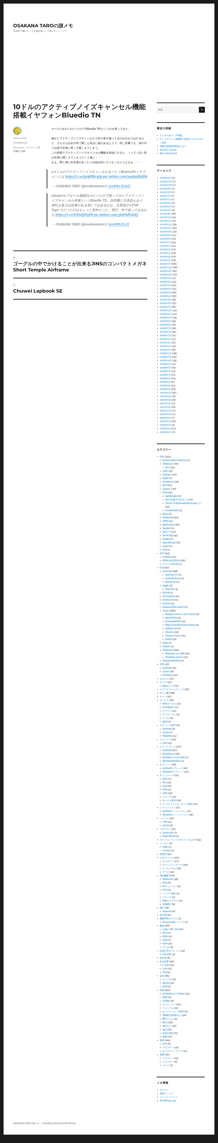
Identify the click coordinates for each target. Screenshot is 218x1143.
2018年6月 (165, 374)
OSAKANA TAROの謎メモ (43, 25)
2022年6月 (165, 206)
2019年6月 (165, 331)
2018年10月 (166, 360)
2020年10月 (166, 274)
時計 (162, 907)
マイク (165, 1065)
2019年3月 (165, 342)
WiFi (164, 793)
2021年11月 (165, 228)
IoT (162, 553)
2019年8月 (165, 324)
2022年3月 (165, 213)
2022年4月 (165, 210)
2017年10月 (166, 396)
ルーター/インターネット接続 (177, 804)
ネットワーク (166, 775)
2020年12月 (166, 267)
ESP (164, 485)
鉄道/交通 (167, 1033)
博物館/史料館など (171, 1015)
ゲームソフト (169, 1004)
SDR (164, 940)
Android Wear (172, 578)
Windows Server (174, 657)
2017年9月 (165, 399)
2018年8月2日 (118, 224)
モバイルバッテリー (172, 1051)
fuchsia (166, 603)
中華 (164, 821)
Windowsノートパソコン (175, 814)
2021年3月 (165, 256)
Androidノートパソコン (174, 811)
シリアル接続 (169, 893)
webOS (169, 639)
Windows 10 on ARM (173, 757)
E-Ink (165, 965)
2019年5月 (165, 335)
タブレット (165, 764)
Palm (165, 642)
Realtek (166, 528)
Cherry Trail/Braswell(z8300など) (183, 503)
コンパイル (168, 1008)
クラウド (166, 710)
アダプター (168, 1047)
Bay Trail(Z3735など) (176, 499)
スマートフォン (167, 746)
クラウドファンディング (172, 689)
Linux (165, 610)
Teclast (166, 850)
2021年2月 (165, 260)
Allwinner (167, 463)
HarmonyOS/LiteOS (173, 607)
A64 (167, 467)
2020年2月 (165, 303)
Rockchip (167, 535)
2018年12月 (166, 353)
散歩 (164, 1022)
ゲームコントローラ (172, 864)
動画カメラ (168, 685)
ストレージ (165, 739)
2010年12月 (166, 432)
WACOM (166, 954)
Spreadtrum (168, 542)
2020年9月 (165, 278)
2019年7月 (165, 328)
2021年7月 (165, 242)
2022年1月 (165, 220)
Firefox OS (168, 599)
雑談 (162, 990)
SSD (164, 743)
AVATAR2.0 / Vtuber (173, 993)
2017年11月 (165, 392)
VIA (164, 549)
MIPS (165, 521)
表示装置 (164, 961)
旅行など (166, 1026)
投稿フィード (166, 1093)
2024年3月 (165, 192)
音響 (23, 151)
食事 (164, 1036)
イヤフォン (30, 147)
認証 (164, 721)
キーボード (168, 861)
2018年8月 (165, 367)
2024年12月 (166, 181)
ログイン (164, 1089)
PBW (165, 997)
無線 (162, 925)
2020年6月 (165, 288)
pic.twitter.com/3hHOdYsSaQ (116, 215)
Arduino (166, 556)
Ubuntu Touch (173, 635)
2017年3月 (165, 407)
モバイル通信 (169, 800)
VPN (164, 789)
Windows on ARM (175, 653)
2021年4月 (165, 253)
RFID (165, 936)
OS (161, 567)
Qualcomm (168, 524)
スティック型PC (168, 725)
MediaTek (167, 517)
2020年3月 (165, 299)
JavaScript (167, 832)
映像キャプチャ (170, 900)
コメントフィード (168, 1097)
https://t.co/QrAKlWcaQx (83, 176)
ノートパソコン (167, 807)
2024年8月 (165, 188)
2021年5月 (165, 249)
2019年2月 (165, 346)
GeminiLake (171, 510)
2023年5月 (165, 203)
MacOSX (169, 589)
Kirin (165, 514)
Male (165, 846)
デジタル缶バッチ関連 (171, 135)
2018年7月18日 (119, 186)
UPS (164, 889)
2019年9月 (165, 321)
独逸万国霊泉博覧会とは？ (173, 146)
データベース (169, 714)
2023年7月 (165, 199)
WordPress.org (168, 1100)
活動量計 (166, 904)
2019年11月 (166, 314)
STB (162, 664)
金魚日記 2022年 (168, 149)
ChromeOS (168, 596)
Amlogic (167, 474)
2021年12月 (166, 224)
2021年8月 (165, 238)
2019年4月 (165, 339)
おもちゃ (164, 678)
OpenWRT (170, 617)
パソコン (164, 818)
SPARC (166, 539)
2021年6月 (165, 245)
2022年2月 (165, 217)
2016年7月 (165, 421)
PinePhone (168, 753)
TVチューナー (169, 886)
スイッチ (166, 796)
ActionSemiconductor (174, 460)
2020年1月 (165, 306)
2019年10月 (166, 317)
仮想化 (163, 854)
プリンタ (166, 897)
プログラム (165, 829)
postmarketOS (173, 621)
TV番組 (166, 1000)
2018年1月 (165, 389)
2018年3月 (165, 385)
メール (165, 718)
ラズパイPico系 (170, 564)
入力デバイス (166, 857)
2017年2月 (165, 410)
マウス (165, 872)
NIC (164, 782)
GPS (164, 882)
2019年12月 (166, 310)
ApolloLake (171, 496)
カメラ (163, 682)
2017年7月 (165, 403)
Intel (165, 492)
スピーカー (168, 1061)
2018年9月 (165, 364)
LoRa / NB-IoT (170, 929)
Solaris (166, 646)
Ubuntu (169, 632)
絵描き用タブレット (170, 950)
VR (164, 972)
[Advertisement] (109, 77)
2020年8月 (165, 281)
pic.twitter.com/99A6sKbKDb (125, 176)
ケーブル (166, 979)
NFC (164, 932)
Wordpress (168, 707)
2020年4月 (165, 296)
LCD (164, 968)
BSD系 (165, 592)
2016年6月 (165, 425)
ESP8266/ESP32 (171, 560)
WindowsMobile (171, 660)
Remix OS (170, 582)
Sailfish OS (171, 628)
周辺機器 (164, 875)
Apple (165, 478)
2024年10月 (166, 185)
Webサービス (169, 703)
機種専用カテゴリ (168, 918)
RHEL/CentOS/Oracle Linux (180, 625)
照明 (164, 986)
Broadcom (168, 481)
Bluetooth (18, 147)
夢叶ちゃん (168, 1018)
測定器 (165, 983)
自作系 (165, 825)
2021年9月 (165, 235)
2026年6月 (165, 177)
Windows (167, 650)
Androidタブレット (172, 768)
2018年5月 (165, 378)
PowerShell (168, 836)
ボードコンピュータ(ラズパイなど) (177, 839)
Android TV (171, 574)
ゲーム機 (164, 693)
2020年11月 (166, 271)
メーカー (164, 843)
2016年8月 (165, 417)
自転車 (163, 957)
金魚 (164, 1029)
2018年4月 (165, 382)
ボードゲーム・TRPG (173, 1011)
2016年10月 (166, 414)
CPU (162, 456)
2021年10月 (166, 231)
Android (166, 571)
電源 (162, 1040)
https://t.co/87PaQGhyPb (74, 215)
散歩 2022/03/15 (168, 153)
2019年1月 (165, 349)
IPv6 (164, 778)
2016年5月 (165, 428)
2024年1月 (165, 195)
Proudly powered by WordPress (59, 1123)
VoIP (165, 786)
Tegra (165, 546)
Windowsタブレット (173, 771)
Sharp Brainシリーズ (173, 922)
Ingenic (166, 488)
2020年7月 (165, 285)
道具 (162, 975)
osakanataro (20, 138)
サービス (164, 700)
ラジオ (165, 947)
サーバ (163, 696)
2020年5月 (165, 292)
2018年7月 (165, 371)
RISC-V (166, 531)
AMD (165, 471)
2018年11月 (165, 356)
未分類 (163, 915)
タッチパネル (169, 868)
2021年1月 (165, 263)
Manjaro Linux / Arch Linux (180, 614)
